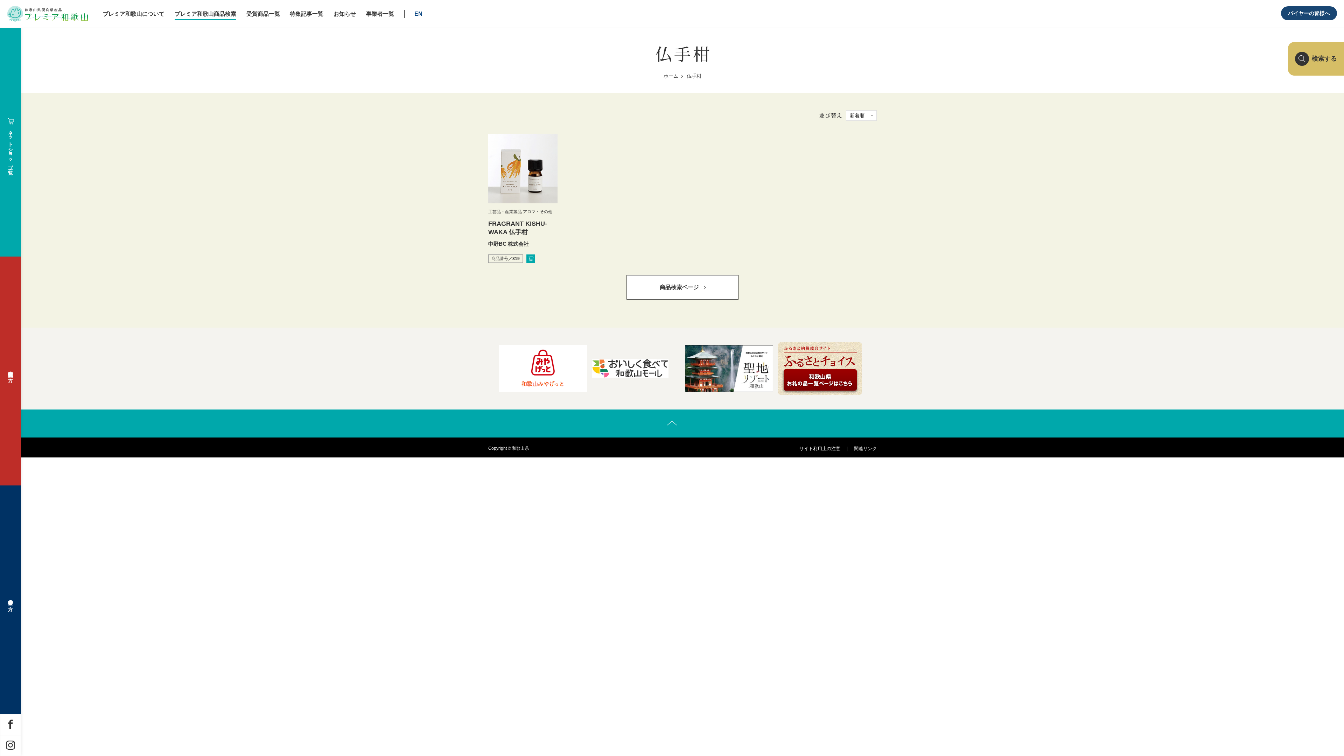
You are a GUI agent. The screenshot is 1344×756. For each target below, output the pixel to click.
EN (418, 14)
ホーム (671, 76)
